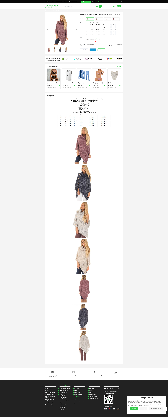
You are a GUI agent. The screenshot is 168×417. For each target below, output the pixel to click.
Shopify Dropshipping (65, 388)
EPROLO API (63, 409)
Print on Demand (48, 402)
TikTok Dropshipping (64, 390)
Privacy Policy (146, 411)
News (90, 392)
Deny (143, 408)
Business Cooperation (79, 402)
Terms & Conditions (93, 398)
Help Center (77, 392)
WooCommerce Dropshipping (63, 398)
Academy (76, 388)
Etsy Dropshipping (64, 392)
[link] (47, 10)
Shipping (82, 37)
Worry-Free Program (49, 394)
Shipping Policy (93, 396)
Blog (75, 390)
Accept (134, 408)
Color (81, 18)
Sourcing (47, 388)
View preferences (156, 408)
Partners (76, 404)
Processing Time (82, 45)
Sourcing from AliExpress (63, 395)
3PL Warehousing (49, 404)
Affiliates (76, 399)
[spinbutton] (113, 25)
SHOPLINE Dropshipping (63, 407)
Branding (47, 390)
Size (81, 22)
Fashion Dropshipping (50, 392)
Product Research (78, 394)
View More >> (119, 66)
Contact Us (91, 390)
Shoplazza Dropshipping (63, 403)
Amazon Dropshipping (65, 400)
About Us (91, 388)
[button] (111, 25)
